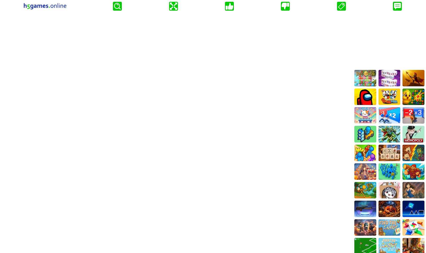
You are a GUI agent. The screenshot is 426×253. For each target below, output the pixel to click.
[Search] (117, 6)
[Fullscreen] (173, 6)
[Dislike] (285, 6)
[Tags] (341, 6)
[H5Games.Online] (45, 6)
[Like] (229, 6)
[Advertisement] (389, 40)
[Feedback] (397, 6)
